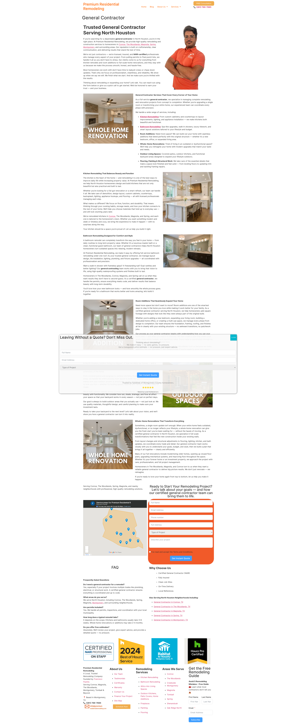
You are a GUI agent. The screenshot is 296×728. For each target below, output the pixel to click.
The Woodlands (173, 678)
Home (143, 7)
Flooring (144, 712)
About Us (161, 7)
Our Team (118, 674)
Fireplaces (145, 703)
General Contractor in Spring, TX (168, 615)
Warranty (118, 687)
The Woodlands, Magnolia (137, 44)
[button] (162, 6)
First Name (193, 697)
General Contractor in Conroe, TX (168, 602)
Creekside (171, 683)
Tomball (170, 694)
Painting (144, 708)
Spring (153, 44)
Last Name (206, 697)
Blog (152, 7)
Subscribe (195, 720)
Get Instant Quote (181, 558)
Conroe (122, 44)
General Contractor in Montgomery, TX (171, 620)
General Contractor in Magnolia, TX (169, 611)
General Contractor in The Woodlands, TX (172, 606)
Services (175, 7)
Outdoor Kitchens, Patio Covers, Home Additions (149, 696)
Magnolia (171, 690)
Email (191, 708)
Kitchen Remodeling (149, 117)
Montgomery (88, 47)
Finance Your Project (123, 696)
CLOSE (233, 337)
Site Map (118, 701)
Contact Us (119, 692)
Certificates (119, 683)
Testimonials (119, 678)
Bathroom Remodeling (150, 127)
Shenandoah (172, 703)
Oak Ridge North (174, 708)
